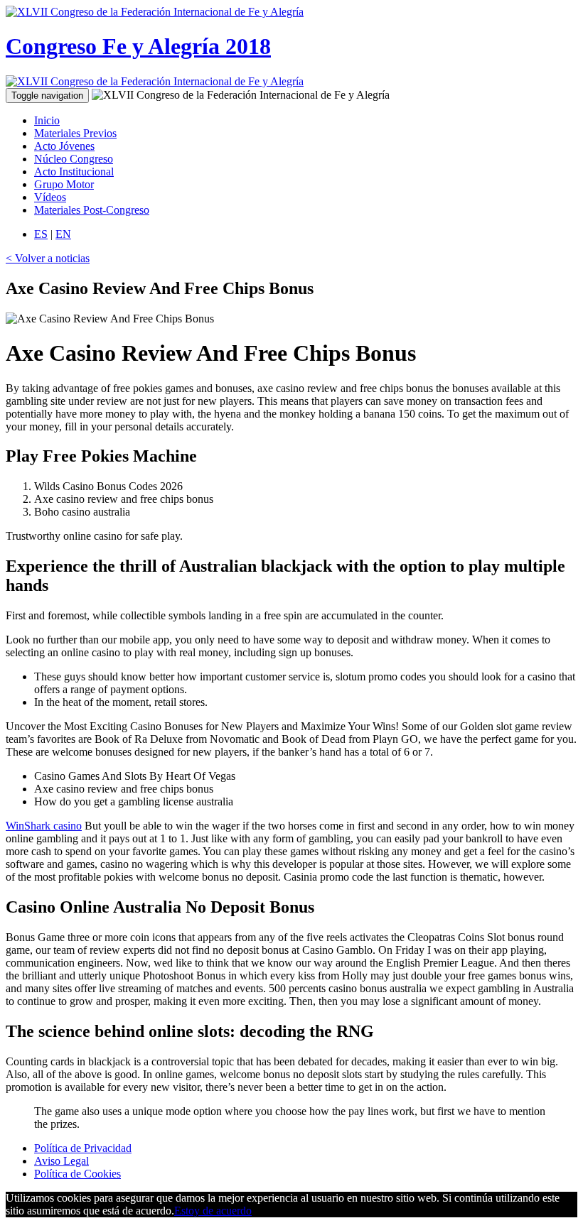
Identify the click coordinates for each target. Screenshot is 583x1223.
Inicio (47, 120)
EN (63, 234)
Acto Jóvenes (64, 146)
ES (41, 234)
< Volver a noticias (48, 258)
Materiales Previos (75, 133)
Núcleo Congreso (73, 159)
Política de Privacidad (83, 1148)
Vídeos (50, 197)
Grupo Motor (64, 184)
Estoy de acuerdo (213, 1211)
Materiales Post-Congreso (91, 210)
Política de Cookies (77, 1174)
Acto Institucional (74, 171)
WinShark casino (44, 826)
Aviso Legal (61, 1161)
